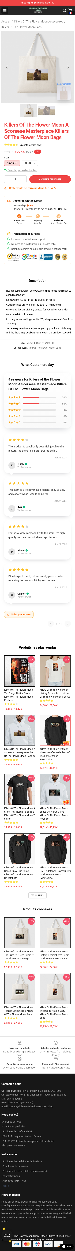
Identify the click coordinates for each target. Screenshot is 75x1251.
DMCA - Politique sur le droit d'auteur (22, 1136)
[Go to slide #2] (46, 110)
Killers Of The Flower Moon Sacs (21, 27)
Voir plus (37, 895)
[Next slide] (68, 66)
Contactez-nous (11, 1176)
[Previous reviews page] (51, 624)
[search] (64, 10)
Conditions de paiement (15, 1166)
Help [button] (69, 1246)
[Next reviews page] (68, 624)
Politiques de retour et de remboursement (24, 1171)
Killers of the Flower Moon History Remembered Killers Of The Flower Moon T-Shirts (55, 693)
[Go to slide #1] (28, 110)
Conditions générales (13, 1126)
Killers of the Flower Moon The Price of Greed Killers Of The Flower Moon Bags (19, 955)
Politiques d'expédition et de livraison (22, 1161)
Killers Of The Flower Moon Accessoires (38, 21)
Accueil (5, 21)
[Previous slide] (6, 66)
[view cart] (70, 10)
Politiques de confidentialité (17, 1131)
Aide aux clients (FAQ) (14, 1181)
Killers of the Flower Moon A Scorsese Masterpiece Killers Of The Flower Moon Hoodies (19, 752)
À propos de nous (11, 1121)
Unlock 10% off (7, 1235)
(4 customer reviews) (31, 145)
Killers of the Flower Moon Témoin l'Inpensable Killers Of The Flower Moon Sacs (18, 1011)
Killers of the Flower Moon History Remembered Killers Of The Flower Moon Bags (54, 955)
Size (6, 157)
